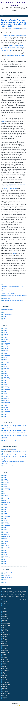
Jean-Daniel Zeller (7, 454)
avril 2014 (5, 393)
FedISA (4, 121)
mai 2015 (5, 382)
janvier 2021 (6, 350)
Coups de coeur (6, 312)
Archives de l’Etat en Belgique (10, 188)
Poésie (4, 318)
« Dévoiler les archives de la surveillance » (13, 300)
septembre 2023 (6, 343)
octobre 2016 (6, 368)
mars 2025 (5, 339)
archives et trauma (7, 311)
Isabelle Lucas (6, 449)
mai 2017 (5, 364)
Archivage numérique (8, 309)
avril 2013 (5, 405)
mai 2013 (5, 404)
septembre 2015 (6, 378)
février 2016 (5, 375)
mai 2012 (5, 416)
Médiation (5, 316)
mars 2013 (5, 407)
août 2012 (5, 413)
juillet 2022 (5, 346)
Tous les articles (9, 29)
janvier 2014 (6, 396)
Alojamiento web (7, 460)
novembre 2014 (6, 387)
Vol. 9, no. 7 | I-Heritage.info (9, 465)
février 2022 (5, 348)
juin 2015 (5, 380)
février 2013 (5, 409)
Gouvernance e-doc (7, 314)
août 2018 (5, 359)
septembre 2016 (6, 370)
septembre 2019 (6, 355)
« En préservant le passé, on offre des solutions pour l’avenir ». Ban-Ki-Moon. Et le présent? (13, 456)
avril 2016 (5, 373)
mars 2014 (5, 395)
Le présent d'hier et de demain (13, 3)
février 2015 (5, 386)
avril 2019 (5, 357)
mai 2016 (5, 371)
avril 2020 (5, 353)
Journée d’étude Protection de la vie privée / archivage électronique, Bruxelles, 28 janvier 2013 (13, 23)
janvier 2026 (6, 336)
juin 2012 (5, 414)
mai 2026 (5, 330)
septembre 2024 (6, 341)
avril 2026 (5, 332)
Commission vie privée (6, 50)
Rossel (24, 207)
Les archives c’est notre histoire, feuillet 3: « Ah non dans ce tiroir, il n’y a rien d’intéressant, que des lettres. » (14, 286)
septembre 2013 (6, 402)
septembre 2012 (6, 411)
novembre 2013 (6, 400)
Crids (14, 253)
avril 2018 (5, 361)
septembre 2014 (6, 389)
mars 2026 (5, 334)
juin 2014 (5, 391)
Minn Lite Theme (18, 705)
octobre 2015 (6, 377)
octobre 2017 (6, 362)
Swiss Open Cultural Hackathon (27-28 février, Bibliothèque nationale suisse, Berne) (12, 461)
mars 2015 (5, 384)
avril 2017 (5, 366)
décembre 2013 (6, 398)
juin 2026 (5, 328)
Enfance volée (6, 298)
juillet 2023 (5, 344)
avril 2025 (5, 337)
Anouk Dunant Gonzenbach (14, 28)
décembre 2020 (6, 352)
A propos (14, 449)
